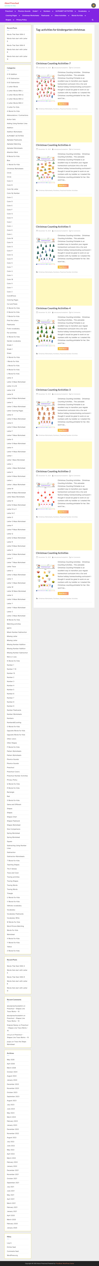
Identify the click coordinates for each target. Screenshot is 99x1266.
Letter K (10, 472)
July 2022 (10, 1142)
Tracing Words (12, 885)
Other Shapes (12, 743)
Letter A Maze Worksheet (16, 382)
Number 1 (10, 665)
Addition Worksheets (14, 132)
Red (8, 796)
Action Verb (11, 119)
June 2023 (11, 1109)
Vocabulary (82, 11)
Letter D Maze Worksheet (16, 419)
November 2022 (13, 1133)
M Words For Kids (13, 620)
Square (9, 841)
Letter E (10, 423)
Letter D (10, 415)
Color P (9, 251)
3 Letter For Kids (13, 107)
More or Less (12, 657)
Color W (10, 279)
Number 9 (10, 706)
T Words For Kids (13, 861)
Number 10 (11, 673)
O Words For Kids (13, 727)
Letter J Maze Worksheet (16, 468)
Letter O (10, 517)
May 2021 (10, 1195)
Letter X (10, 595)
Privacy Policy (21, 20)
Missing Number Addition (16, 644)
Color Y (10, 288)
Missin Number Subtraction (17, 632)
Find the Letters (12, 320)
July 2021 (10, 1187)
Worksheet (11, 934)
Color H (10, 218)
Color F (9, 210)
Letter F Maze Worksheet (16, 435)
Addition (10, 128)
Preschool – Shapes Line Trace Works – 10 (17, 1028)
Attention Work (12, 152)
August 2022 (11, 1137)
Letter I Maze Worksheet (16, 460)
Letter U (10, 571)
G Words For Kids (13, 337)
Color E (9, 206)
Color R (9, 259)
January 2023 (12, 1125)
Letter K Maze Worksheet (16, 476)
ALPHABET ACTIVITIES (64, 11)
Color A (10, 181)
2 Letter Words (12, 87)
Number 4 (10, 685)
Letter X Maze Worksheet (16, 599)
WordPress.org (12, 1255)
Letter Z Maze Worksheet (16, 616)
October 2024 (12, 1072)
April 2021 (10, 1199)
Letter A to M (12, 386)
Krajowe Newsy (12, 1025)
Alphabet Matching (14, 144)
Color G (10, 214)
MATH (9, 628)
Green (9, 353)
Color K (9, 230)
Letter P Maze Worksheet (16, 530)
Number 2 (10, 677)
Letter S (10, 550)
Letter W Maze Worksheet (16, 591)
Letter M (10, 489)
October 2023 (12, 1092)
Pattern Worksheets (14, 751)
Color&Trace (11, 296)
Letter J (10, 464)
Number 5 (10, 690)
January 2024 (12, 1080)
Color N (10, 242)
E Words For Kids (13, 312)
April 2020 (11, 1215)
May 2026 (10, 1060)
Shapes (8, 20)
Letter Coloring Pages (15, 411)
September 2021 (13, 1183)
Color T (9, 267)
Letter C (10, 402)
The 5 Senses (12, 869)
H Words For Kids (13, 357)
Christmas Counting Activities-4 (53, 308)
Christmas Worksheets (30, 15)
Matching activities (14, 624)
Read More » (64, 104)
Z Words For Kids (13, 951)
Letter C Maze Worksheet (16, 406)
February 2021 (12, 1207)
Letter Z (10, 612)
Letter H (10, 448)
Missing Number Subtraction (17, 653)
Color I (9, 222)
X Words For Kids (13, 938)
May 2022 (10, 1150)
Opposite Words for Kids (16, 731)
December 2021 (13, 1170)
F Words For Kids (13, 316)
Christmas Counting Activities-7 (53, 63)
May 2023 (10, 1113)
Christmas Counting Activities (52, 553)
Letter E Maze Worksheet (16, 427)
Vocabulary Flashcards (15, 914)
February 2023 (12, 1121)
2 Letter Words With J (15, 91)
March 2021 (11, 1203)
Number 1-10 (11, 669)
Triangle (10, 893)
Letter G (10, 439)
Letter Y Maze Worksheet (16, 608)
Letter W (10, 587)
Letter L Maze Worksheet (16, 484)
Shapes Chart (12, 817)
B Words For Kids (13, 156)
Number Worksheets (14, 714)
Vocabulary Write (13, 918)
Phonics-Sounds (24, 11)
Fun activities (12, 333)
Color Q (10, 255)
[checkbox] (93, 5)
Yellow (9, 947)
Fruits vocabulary (13, 329)
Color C (10, 197)
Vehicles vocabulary (14, 906)
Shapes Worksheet (13, 825)
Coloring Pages (11, 15)
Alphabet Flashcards (14, 140)
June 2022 (11, 1146)
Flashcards (45, 15)
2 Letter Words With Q (15, 95)
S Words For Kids (13, 800)
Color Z (9, 292)
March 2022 (11, 1158)
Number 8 (10, 702)
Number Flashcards (14, 710)
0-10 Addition (12, 74)
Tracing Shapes (12, 881)
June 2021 (11, 1191)
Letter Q (10, 534)
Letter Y (10, 603)
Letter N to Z (11, 509)
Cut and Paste (12, 304)
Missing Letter (12, 636)
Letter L (10, 480)
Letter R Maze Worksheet (16, 546)
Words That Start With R (16, 45)
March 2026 (11, 1068)
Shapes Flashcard (13, 821)
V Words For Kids (13, 901)
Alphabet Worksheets (15, 148)
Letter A (10, 378)
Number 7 (10, 698)
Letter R (10, 542)
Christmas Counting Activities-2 (53, 471)
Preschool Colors (13, 772)
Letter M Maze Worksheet (16, 493)
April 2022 (11, 1154)
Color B (9, 185)
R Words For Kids (13, 788)
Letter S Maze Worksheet (16, 554)
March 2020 (11, 1219)
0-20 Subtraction (13, 82)
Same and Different (14, 804)
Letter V (10, 579)
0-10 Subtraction (13, 78)
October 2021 (12, 1178)
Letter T (10, 558)
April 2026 (11, 1064)
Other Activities (60, 15)
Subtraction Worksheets (15, 856)
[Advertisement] (64, 47)
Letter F (10, 431)
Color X (9, 283)
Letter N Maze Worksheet (16, 505)
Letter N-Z (11, 513)
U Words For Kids (13, 897)
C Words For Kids (13, 164)
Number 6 (10, 694)
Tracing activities (13, 877)
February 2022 (12, 1162)
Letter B (10, 394)
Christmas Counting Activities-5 (53, 226)
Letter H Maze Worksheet (16, 452)
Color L (9, 234)
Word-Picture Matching (15, 926)
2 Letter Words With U (15, 99)
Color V (10, 275)
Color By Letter (12, 189)
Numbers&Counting (14, 722)
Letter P (10, 525)
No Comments (75, 68)
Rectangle (10, 792)
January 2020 (12, 1228)
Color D (10, 201)
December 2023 (13, 1084)
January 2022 (12, 1166)
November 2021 (13, 1174)
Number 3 (10, 681)
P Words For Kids (13, 747)
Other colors (11, 739)
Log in (9, 1243)
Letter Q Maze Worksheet (16, 538)
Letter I (9, 456)
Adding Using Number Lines (17, 123)
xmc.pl (9, 1035)
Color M (10, 238)
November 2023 (13, 1088)
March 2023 (11, 1117)
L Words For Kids (13, 374)
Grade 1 (35, 11)
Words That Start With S (16, 34)
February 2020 (12, 1224)
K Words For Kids (13, 370)
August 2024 (11, 1076)
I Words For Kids (13, 361)
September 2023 (13, 1096)
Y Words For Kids (13, 943)
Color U (10, 271)
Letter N (10, 501)
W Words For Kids (13, 922)
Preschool (9, 11)
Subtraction (11, 852)
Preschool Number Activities (69, 109)
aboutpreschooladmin (61, 67)
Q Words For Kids (13, 784)
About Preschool (12, 3)
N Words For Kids (13, 661)
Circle (9, 173)
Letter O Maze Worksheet (16, 521)
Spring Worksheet (13, 833)
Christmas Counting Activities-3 (53, 389)
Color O (10, 247)
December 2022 (13, 1129)
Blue (8, 160)
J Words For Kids (13, 366)
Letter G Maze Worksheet (16, 443)
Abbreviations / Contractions (17, 115)
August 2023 (11, 1101)
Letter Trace (11, 566)
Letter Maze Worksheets (16, 497)
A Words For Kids (13, 111)
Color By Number (13, 193)
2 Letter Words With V (15, 103)
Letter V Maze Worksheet (16, 583)
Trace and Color (13, 873)
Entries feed (11, 1247)
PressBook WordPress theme (65, 1263)
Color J (9, 226)
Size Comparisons (13, 829)
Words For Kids (77, 15)
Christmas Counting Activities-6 (53, 145)
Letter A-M (11, 390)
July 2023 (10, 1105)
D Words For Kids (13, 308)
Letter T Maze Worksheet (16, 562)
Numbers (47, 11)
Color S (9, 263)
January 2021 (12, 1211)
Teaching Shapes (13, 865)
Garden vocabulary (14, 341)
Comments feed (13, 1251)
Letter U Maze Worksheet (16, 575)
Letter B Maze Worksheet (16, 398)
